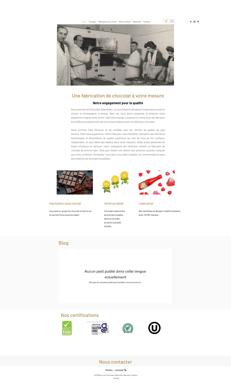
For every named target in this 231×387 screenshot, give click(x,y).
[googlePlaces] (198, 21)
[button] (115, 362)
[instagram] (194, 21)
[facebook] (191, 21)
